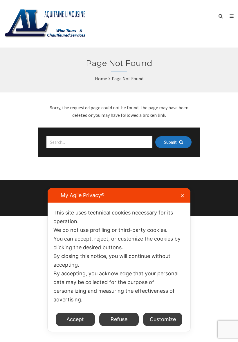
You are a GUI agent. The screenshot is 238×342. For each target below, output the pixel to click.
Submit (171, 142)
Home (101, 78)
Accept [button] (75, 319)
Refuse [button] (119, 319)
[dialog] (119, 260)
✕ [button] (182, 196)
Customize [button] (163, 319)
